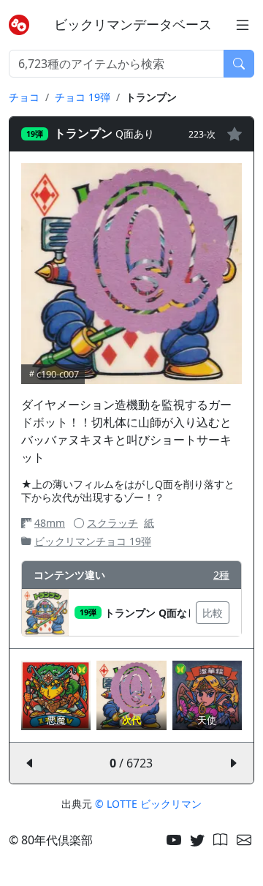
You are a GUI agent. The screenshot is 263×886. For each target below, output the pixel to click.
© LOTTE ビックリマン (148, 804)
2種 (221, 575)
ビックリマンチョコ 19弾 (92, 541)
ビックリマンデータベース (133, 24)
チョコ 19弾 (82, 97)
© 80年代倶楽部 (51, 840)
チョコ (24, 97)
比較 (212, 613)
